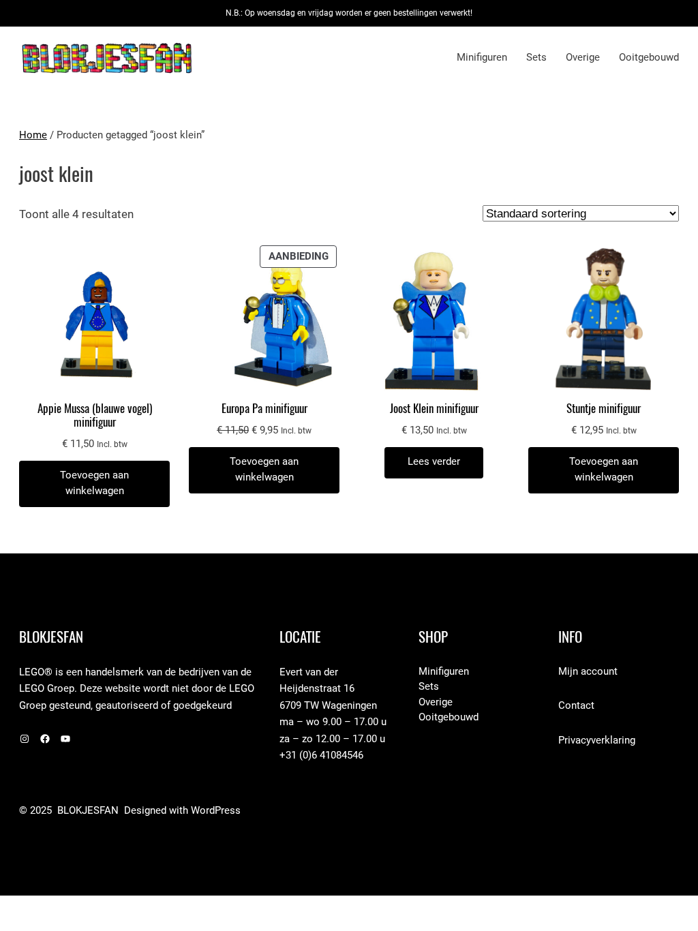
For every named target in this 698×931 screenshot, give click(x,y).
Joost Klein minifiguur (434, 408)
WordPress (216, 810)
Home (33, 135)
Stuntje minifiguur (603, 408)
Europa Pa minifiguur (264, 408)
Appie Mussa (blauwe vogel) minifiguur (94, 415)
